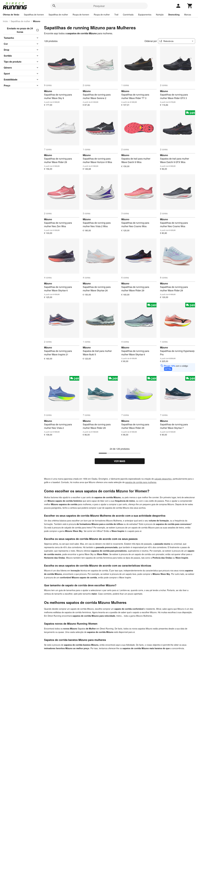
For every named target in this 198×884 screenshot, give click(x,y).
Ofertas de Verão (11, 14)
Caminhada (128, 14)
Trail (116, 14)
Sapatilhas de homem (34, 14)
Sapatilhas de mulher (58, 14)
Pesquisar (99, 6)
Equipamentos (144, 14)
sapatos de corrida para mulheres (140, 482)
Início (5, 21)
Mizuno (48, 91)
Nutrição (160, 14)
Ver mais (119, 461)
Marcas (187, 14)
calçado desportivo (163, 478)
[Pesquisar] (54, 6)
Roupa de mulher (102, 14)
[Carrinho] (190, 6)
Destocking (174, 14)
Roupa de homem (81, 14)
